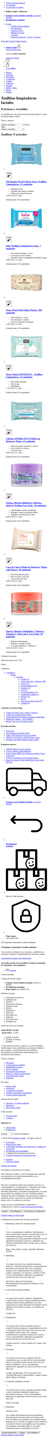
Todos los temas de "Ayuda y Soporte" (26, 37)
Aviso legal (10, 1142)
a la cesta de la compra (14, 7)
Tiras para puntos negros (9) (31, 701)
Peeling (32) (25, 697)
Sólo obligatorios (16, 1211)
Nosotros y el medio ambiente (17, 1103)
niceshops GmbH (18, 1138)
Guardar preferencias (9, 1432)
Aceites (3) (25, 679)
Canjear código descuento (16, 1095)
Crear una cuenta (12, 58)
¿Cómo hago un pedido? (15, 1065)
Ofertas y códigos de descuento (18, 1074)
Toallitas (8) (25, 703)
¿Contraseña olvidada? (15, 1091)
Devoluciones (16, 28)
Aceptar (5, 1211)
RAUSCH (10, 731)
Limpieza (19, 677)
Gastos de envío (17, 31)
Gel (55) (24, 690)
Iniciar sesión (11, 1086)
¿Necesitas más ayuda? (15, 1076)
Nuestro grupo (11, 1116)
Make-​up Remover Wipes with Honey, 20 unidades (26, 568)
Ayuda (8, 24)
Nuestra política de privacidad (12, 1215)
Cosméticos (10, 673)
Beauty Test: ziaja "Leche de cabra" (20, 721)
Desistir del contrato (8, 1166)
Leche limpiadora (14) (29, 692)
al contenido (10, 5)
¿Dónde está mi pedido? (20, 26)
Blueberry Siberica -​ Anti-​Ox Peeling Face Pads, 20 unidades (26, 504)
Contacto (14, 35)
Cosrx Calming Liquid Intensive (18, 751)
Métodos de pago (17, 33)
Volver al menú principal (15, 3)
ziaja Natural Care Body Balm (17, 733)
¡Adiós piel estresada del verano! (18, 715)
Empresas (9, 1078)
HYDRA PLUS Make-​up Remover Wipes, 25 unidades (23, 440)
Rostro (13, 675)
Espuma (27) (26, 688)
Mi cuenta (10, 1063)
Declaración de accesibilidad (17, 1151)
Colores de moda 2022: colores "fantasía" (22, 713)
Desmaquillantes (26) (29, 686)
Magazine (10, 1105)
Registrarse (10, 1088)
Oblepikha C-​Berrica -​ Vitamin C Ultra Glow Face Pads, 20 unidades (25, 634)
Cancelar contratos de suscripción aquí (21, 1155)
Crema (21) (25, 684)
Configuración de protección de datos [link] (20, 1153)
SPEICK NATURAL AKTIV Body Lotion (23, 738)
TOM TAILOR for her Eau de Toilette (21, 735)
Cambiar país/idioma (21, 1134)
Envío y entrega (12, 1069)
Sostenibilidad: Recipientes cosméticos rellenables (25, 717)
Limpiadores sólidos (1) (30, 694)
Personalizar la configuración (34, 1211)
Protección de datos (13, 1144)
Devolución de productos (15, 1071)
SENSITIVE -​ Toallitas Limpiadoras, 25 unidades (24, 375)
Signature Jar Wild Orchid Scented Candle (22, 740)
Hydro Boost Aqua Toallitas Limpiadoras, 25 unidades (26, 183)
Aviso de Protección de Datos (31, 1207)
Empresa (9, 1159)
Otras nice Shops (12, 1162)
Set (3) (23, 699)
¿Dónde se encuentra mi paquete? (19, 1093)
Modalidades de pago (14, 1067)
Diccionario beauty (13, 1108)
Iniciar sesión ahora (13, 50)
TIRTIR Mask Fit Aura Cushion (18, 749)
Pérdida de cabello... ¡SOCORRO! (19, 719)
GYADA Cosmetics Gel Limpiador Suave (22, 758)
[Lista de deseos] (8, 62)
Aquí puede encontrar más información (16, 958)
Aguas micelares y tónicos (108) (33, 681)
